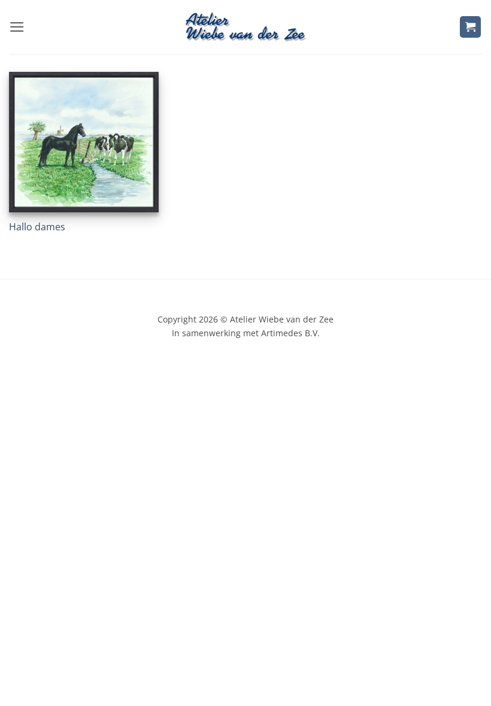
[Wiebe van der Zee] (245, 27)
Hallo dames (37, 227)
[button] (17, 26)
